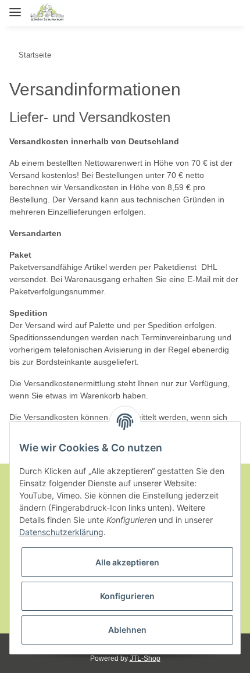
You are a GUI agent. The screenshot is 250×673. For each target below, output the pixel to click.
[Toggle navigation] (15, 7)
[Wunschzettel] (212, 12)
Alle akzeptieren (127, 562)
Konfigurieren (127, 596)
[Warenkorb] (231, 12)
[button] (178, 12)
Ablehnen (127, 630)
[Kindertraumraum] (47, 13)
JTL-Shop (145, 658)
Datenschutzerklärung (61, 532)
